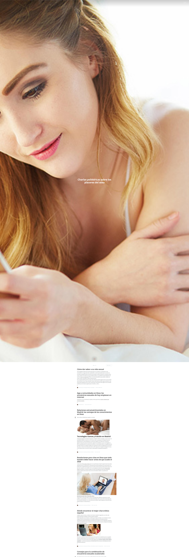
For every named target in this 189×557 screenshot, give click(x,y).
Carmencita (81, 387)
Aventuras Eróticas (87, 505)
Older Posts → (109, 365)
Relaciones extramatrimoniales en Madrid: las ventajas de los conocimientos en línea (94, 412)
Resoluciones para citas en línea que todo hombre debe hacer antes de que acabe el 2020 (94, 459)
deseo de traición (81, 438)
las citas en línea (86, 463)
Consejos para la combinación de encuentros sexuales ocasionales (90, 552)
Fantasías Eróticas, (87, 387)
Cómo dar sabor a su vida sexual (90, 369)
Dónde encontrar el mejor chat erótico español (93, 512)
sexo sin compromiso (85, 377)
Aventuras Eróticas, (87, 546)
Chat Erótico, (93, 546)
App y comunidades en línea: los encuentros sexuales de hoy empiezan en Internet (94, 395)
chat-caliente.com (94, 539)
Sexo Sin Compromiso (99, 546)
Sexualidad (92, 387)
